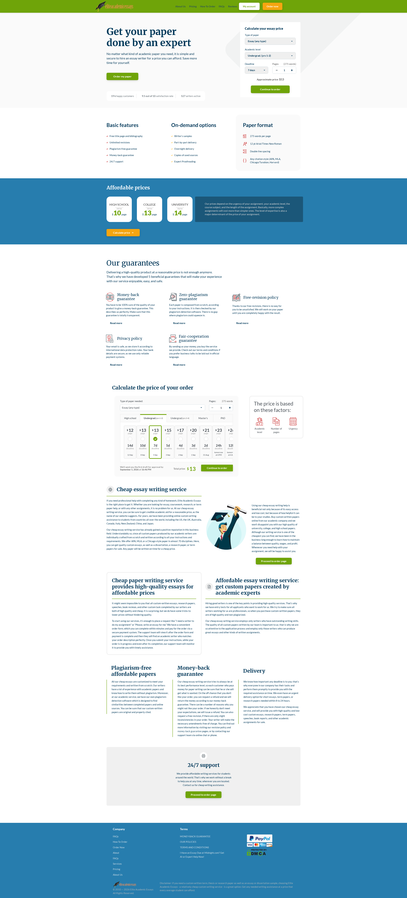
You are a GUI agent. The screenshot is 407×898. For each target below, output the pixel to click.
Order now (272, 6)
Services (117, 863)
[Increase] (230, 408)
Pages (275, 63)
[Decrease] (212, 408)
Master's (203, 418)
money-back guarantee (190, 731)
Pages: (212, 401)
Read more (116, 322)
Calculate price (121, 232)
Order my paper (122, 76)
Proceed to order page (273, 561)
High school (130, 418)
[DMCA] (257, 852)
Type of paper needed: (131, 401)
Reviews (232, 6)
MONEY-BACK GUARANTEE (195, 836)
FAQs (222, 6)
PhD (223, 418)
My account (249, 6)
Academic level (253, 49)
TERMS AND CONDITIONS (194, 847)
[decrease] (276, 70)
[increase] (291, 70)
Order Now (118, 847)
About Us (180, 6)
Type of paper (252, 35)
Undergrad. (153, 418)
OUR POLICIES (188, 841)
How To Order (207, 6)
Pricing (193, 6)
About (116, 852)
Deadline (249, 63)
